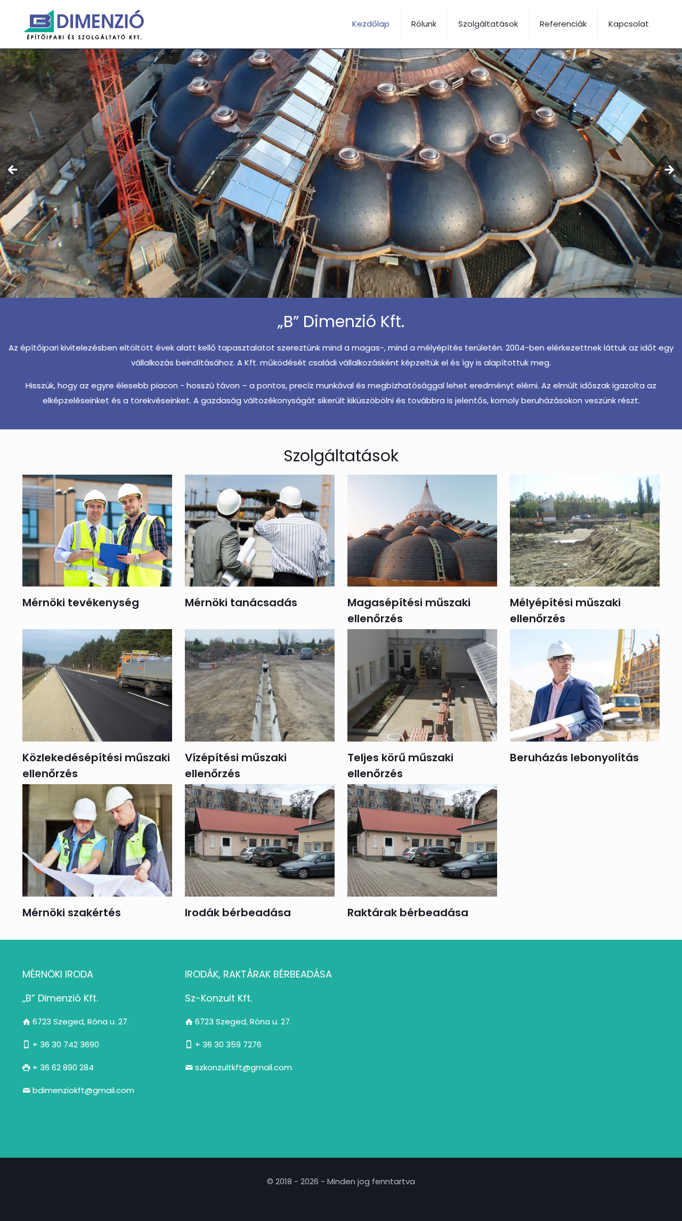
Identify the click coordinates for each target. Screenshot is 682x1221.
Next (669, 170)
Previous (13, 170)
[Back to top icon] (631, 1199)
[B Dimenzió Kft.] (86, 24)
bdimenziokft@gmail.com (82, 1090)
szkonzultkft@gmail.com (242, 1067)
